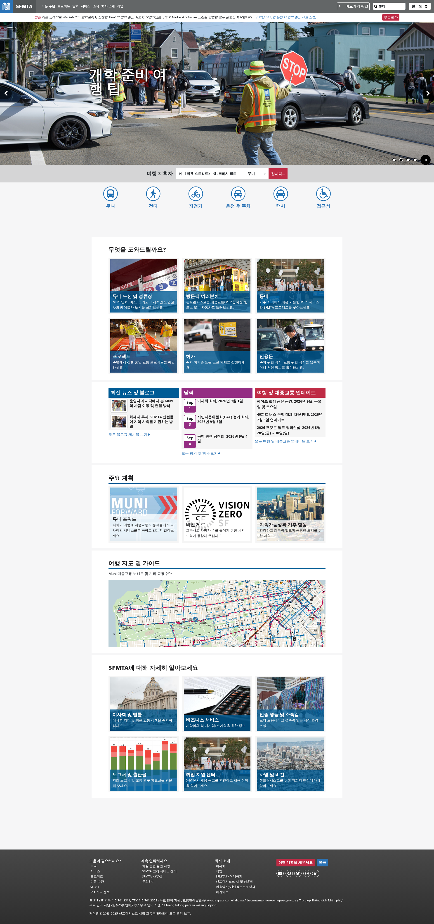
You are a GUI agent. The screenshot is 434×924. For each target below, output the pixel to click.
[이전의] (6, 93)
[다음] (428, 93)
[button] (420, 6)
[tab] (394, 159)
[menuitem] (48, 6)
